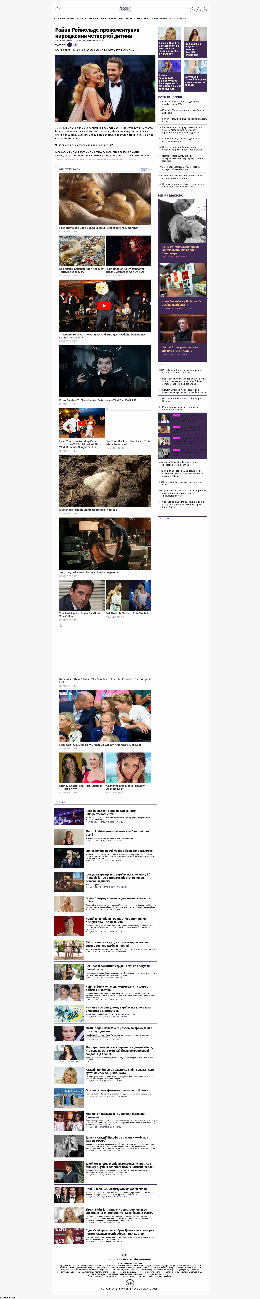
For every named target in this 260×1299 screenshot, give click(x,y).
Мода (103, 18)
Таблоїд (58, 41)
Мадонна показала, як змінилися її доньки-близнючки (116, 1115)
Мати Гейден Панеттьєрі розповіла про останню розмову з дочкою (119, 1029)
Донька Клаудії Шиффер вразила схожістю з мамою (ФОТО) (117, 1139)
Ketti (102, 822)
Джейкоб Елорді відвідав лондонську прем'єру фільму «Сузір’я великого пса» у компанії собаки (120, 1165)
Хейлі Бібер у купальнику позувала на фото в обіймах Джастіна (117, 988)
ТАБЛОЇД (71, 18)
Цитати (172, 18)
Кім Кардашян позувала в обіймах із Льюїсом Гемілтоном (193, 49)
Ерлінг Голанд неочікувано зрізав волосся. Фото (119, 850)
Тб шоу (79, 18)
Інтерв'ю (181, 18)
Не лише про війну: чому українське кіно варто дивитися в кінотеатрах (118, 1009)
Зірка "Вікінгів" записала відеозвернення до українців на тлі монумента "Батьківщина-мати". (119, 1211)
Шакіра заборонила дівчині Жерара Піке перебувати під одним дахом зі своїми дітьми (170, 82)
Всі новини (59, 18)
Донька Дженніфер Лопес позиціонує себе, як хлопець (187, 430)
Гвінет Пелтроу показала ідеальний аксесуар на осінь (119, 900)
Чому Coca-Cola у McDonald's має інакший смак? (182, 303)
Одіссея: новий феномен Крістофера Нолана (117, 1090)
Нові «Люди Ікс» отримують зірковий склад (116, 1189)
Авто (132, 18)
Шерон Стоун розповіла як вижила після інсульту (180, 349)
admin (101, 887)
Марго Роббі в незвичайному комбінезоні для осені (117, 833)
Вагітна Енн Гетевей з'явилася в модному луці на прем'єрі (195, 81)
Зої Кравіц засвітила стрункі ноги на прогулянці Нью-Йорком (119, 967)
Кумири (163, 18)
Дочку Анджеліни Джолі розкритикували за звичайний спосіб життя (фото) (189, 418)
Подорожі (123, 18)
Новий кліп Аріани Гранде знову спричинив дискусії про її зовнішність (116, 920)
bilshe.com (127, 1259)
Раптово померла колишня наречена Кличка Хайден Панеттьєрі (180, 250)
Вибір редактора (170, 195)
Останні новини (170, 97)
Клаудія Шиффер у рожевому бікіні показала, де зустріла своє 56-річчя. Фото (120, 1071)
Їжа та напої (142, 18)
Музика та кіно (92, 18)
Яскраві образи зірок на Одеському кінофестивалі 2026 (111, 812)
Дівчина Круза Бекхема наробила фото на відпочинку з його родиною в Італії (189, 441)
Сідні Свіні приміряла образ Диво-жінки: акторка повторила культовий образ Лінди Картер (120, 1232)
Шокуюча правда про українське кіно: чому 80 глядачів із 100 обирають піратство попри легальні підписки (118, 878)
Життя (155, 18)
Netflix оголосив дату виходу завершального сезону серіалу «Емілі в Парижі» (117, 944)
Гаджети (112, 18)
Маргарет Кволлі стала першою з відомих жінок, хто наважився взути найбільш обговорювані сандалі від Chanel (119, 1051)
